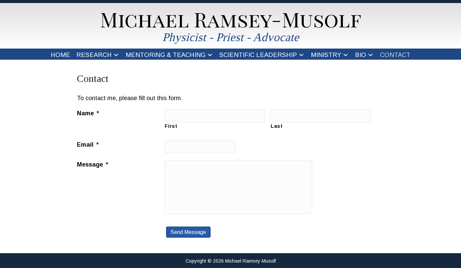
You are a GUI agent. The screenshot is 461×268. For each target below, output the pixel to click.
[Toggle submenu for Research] (116, 55)
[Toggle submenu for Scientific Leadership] (301, 55)
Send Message (188, 232)
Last (277, 126)
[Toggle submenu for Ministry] (345, 55)
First (171, 126)
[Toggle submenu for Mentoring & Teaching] (210, 55)
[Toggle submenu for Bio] (370, 55)
